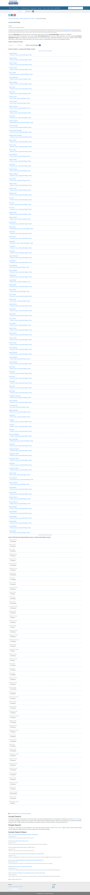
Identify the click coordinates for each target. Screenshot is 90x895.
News (45, 8)
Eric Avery (11, 198)
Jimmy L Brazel (12, 492)
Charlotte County (13, 568)
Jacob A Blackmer (13, 400)
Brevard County (12, 558)
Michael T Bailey (13, 217)
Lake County (12, 663)
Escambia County (14, 296)
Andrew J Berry (12, 328)
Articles (48, 8)
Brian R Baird (12, 227)
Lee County (12, 407)
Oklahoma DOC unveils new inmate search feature (20, 866)
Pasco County (13, 156)
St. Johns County (13, 768)
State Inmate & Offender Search (16, 27)
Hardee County (12, 625)
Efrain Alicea (12, 87)
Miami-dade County (13, 696)
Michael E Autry (13, 183)
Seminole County (14, 286)
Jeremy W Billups (13, 357)
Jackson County (13, 654)
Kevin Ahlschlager (13, 77)
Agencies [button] (40, 8)
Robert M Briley (12, 521)
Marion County (13, 108)
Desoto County (12, 592)
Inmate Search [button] (16, 8)
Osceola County (13, 725)
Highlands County (13, 635)
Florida (10, 25)
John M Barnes (12, 275)
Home (10, 8)
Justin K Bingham (13, 362)
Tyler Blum (11, 420)
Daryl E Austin (12, 178)
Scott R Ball (12, 251)
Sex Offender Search (25, 8)
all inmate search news (15, 879)
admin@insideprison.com (67, 30)
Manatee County (13, 682)
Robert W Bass (12, 284)
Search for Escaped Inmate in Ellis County (18, 841)
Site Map (21, 886)
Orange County (13, 93)
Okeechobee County (15, 479)
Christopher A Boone (14, 449)
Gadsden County (13, 616)
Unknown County (14, 55)
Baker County (13, 474)
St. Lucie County (14, 127)
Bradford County (14, 214)
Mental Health (57, 8)
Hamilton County (13, 620)
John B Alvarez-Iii (13, 111)
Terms (13, 886)
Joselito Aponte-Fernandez (15, 130)
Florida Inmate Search (13, 18)
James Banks (12, 260)
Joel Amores (12, 116)
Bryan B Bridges (13, 506)
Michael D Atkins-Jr (13, 173)
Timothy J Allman (13, 101)
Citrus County (13, 358)
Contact (16, 886)
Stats (52, 8)
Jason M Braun (12, 487)
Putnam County (12, 749)
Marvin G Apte (12, 140)
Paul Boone (12, 444)
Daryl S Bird (12, 371)
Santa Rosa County (14, 74)
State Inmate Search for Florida (27, 18)
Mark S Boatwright (13, 439)
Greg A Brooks (12, 531)
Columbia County (13, 587)
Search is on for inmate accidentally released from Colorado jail (23, 834)
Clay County (13, 291)
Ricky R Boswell (13, 477)
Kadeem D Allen (13, 96)
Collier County (12, 582)
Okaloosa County (13, 711)
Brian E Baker (12, 236)
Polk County (12, 744)
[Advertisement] (51, 3)
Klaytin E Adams (13, 53)
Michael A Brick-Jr (13, 497)
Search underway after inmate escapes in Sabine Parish (21, 847)
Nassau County (13, 112)
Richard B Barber (13, 265)
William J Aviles (13, 212)
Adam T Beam (12, 294)
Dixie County (12, 597)
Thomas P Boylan (13, 482)
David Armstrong (13, 154)
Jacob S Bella (12, 309)
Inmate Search (14, 816)
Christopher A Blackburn (15, 395)
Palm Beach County (14, 243)
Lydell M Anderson (13, 120)
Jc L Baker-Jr (12, 246)
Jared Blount (12, 415)
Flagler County (13, 219)
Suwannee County (13, 782)
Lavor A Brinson (13, 526)
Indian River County (13, 649)
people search (57, 827)
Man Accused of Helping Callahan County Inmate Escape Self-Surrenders (25, 860)
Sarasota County (13, 758)
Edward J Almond (13, 106)
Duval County (13, 98)
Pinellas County (13, 79)
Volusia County (13, 527)
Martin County (12, 692)
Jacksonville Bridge (23, 55)
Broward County (13, 117)
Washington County (13, 801)
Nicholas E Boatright (14, 434)
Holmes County (13, 397)
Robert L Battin (12, 289)
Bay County (12, 267)
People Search (34, 8)
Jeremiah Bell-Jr (13, 304)
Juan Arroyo (12, 164)
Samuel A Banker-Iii (13, 255)
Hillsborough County (15, 122)
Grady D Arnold (12, 159)
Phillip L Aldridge (13, 82)
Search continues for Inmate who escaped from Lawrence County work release (26, 873)
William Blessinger (13, 410)
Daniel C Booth (12, 473)
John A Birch (12, 367)
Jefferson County (13, 658)
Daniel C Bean (12, 299)
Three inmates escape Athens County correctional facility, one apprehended (26, 853)
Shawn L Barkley (13, 270)
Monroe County (12, 701)
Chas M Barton (12, 280)
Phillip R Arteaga (13, 169)
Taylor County (13, 416)
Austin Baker (12, 231)
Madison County (13, 677)
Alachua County (13, 539)
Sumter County (12, 777)
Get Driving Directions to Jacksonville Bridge (20, 813)
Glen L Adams (12, 72)
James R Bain (12, 222)
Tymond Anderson (13, 125)
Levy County (12, 673)
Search (86, 8)
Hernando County (14, 272)
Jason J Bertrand (13, 347)
